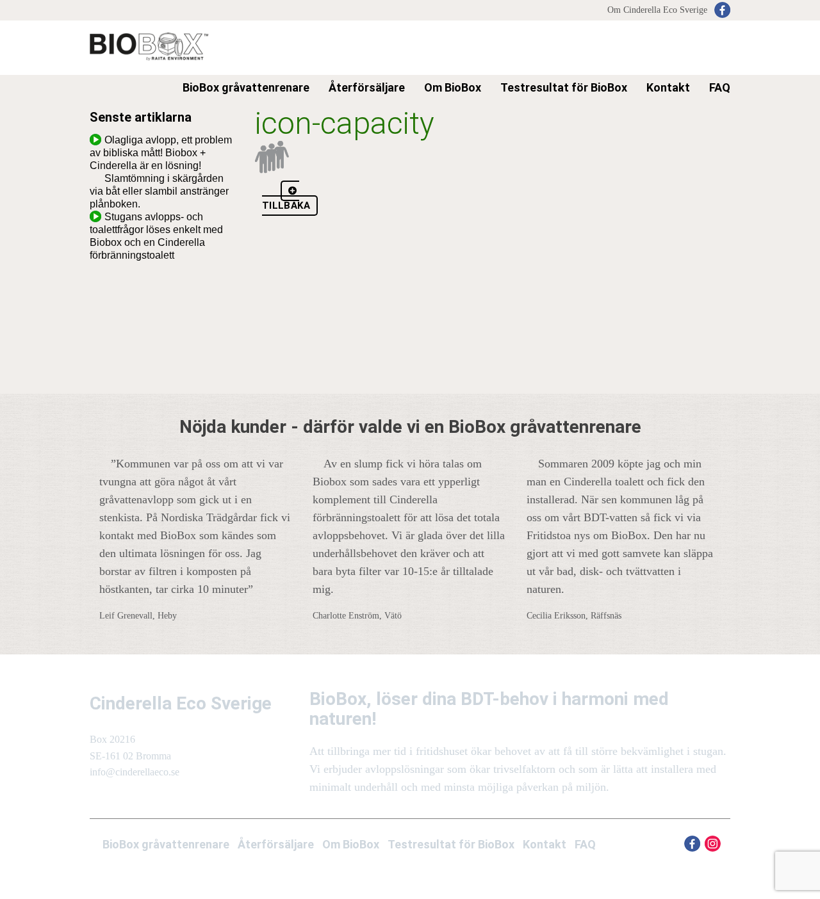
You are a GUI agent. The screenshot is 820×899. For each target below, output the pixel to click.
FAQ (719, 87)
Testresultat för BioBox (563, 87)
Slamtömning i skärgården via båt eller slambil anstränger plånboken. (159, 191)
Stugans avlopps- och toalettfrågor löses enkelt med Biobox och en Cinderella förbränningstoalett (156, 236)
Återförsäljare (276, 844)
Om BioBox (452, 87)
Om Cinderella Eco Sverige (657, 10)
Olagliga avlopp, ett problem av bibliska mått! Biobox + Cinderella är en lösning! (161, 152)
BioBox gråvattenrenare (165, 844)
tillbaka (286, 205)
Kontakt (668, 87)
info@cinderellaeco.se (134, 771)
